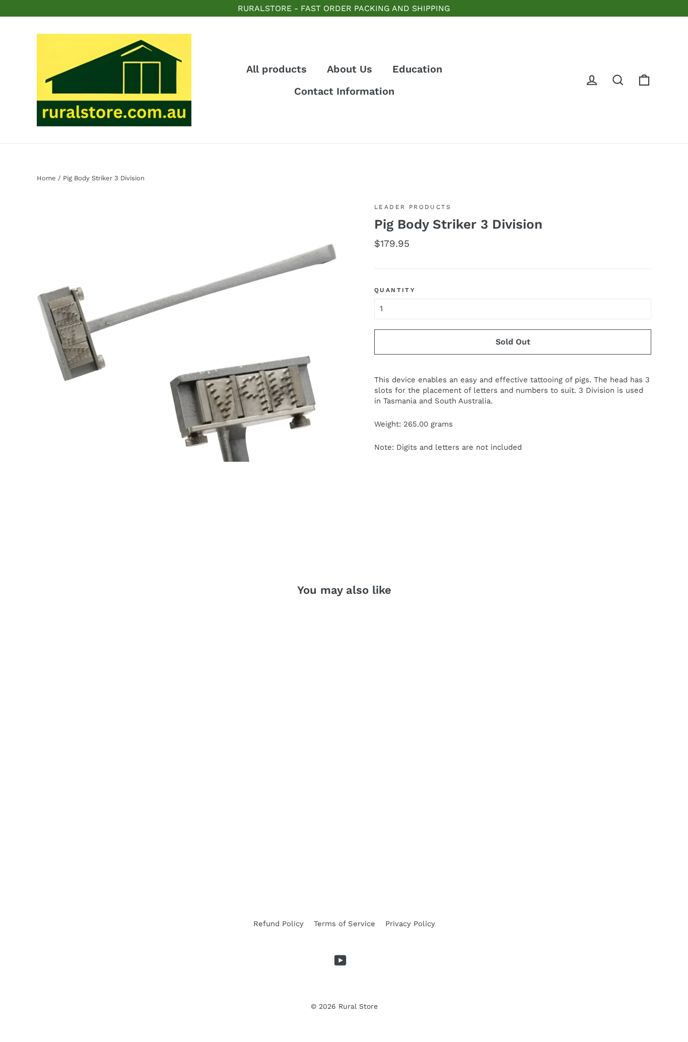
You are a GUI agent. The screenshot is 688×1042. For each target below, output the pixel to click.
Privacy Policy (410, 923)
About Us (349, 69)
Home (46, 178)
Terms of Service (344, 923)
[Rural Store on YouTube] (340, 960)
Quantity (395, 290)
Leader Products (412, 207)
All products (276, 69)
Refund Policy (278, 923)
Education (417, 69)
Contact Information (344, 91)
